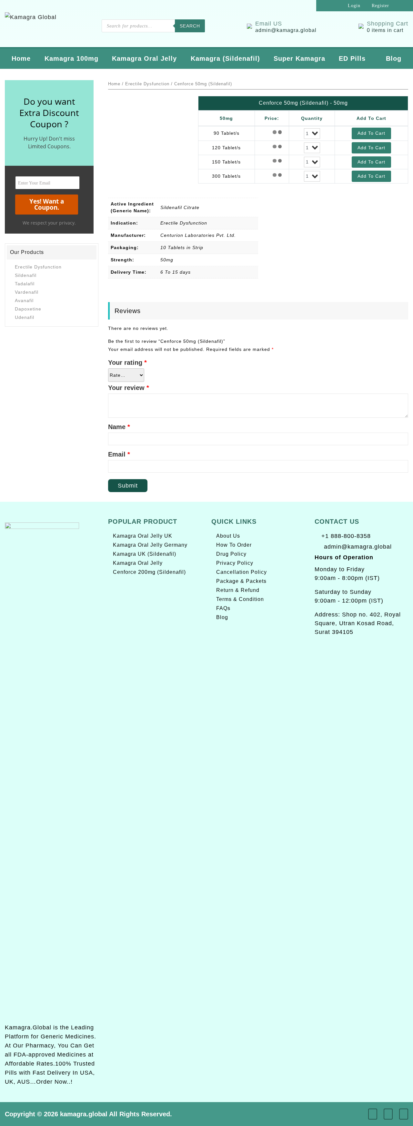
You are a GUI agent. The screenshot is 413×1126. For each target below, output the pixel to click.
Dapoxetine (28, 308)
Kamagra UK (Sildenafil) (144, 554)
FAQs (223, 608)
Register (379, 5)
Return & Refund (237, 590)
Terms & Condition (240, 599)
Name (119, 426)
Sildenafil (25, 275)
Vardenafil (26, 292)
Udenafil (24, 317)
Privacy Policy (234, 563)
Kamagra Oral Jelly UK (142, 536)
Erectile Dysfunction (38, 266)
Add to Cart (371, 133)
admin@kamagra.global (358, 546)
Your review (128, 387)
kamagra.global (83, 1114)
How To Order (234, 545)
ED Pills (352, 58)
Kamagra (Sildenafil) (225, 58)
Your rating (127, 362)
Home (21, 58)
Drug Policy (231, 554)
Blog (393, 58)
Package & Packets (241, 581)
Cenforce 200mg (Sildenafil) (149, 572)
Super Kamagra (299, 58)
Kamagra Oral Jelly (144, 58)
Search (190, 25)
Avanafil (24, 300)
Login (353, 5)
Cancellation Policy (241, 572)
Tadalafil (25, 283)
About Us (228, 536)
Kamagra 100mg (71, 58)
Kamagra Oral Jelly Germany (150, 545)
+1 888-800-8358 (345, 536)
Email (119, 454)
